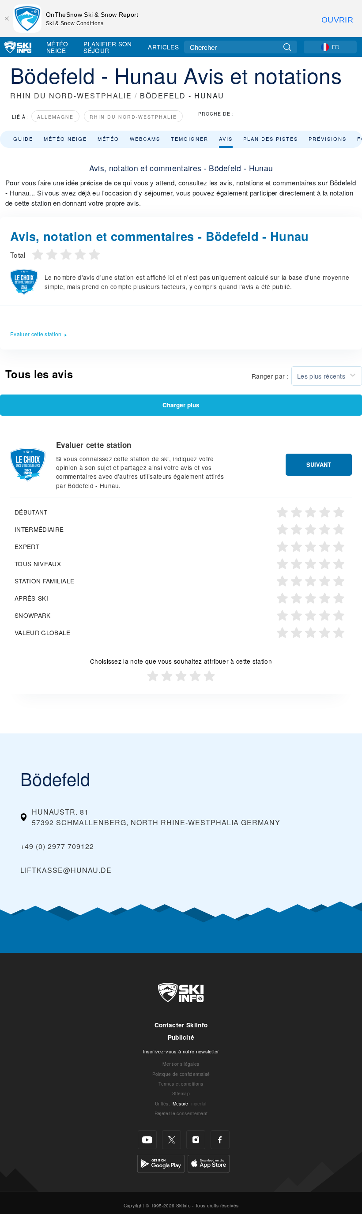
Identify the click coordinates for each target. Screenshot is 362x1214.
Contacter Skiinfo (181, 1025)
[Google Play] (161, 1162)
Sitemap (181, 1093)
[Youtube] (147, 1139)
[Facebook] (220, 1139)
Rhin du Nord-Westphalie (133, 116)
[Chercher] (287, 47)
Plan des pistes (270, 138)
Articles (163, 46)
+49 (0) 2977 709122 (57, 846)
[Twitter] (171, 1139)
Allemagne (55, 116)
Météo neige (65, 138)
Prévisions (328, 138)
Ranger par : (270, 376)
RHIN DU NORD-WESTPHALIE (71, 95)
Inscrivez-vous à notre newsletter (181, 1051)
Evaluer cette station (36, 334)
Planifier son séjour (107, 47)
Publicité (181, 1037)
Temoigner (189, 138)
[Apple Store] (209, 1162)
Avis (226, 138)
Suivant (318, 465)
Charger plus (181, 405)
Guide (23, 138)
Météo (108, 138)
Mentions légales (180, 1063)
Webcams (145, 138)
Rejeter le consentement (181, 1113)
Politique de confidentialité (181, 1074)
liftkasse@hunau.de (66, 870)
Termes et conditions (180, 1083)
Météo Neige (57, 47)
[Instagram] (195, 1139)
